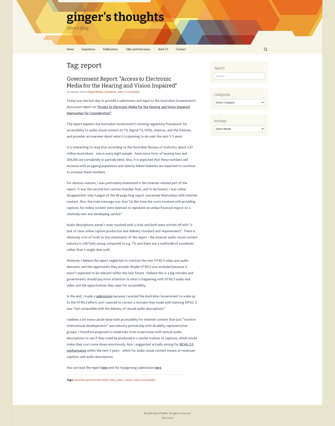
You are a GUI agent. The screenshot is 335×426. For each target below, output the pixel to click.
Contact (181, 49)
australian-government (87, 380)
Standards (110, 92)
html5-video (109, 380)
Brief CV (163, 49)
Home (70, 49)
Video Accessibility (129, 92)
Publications (110, 49)
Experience (88, 49)
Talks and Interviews (138, 49)
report (128, 380)
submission (104, 296)
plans (120, 380)
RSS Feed (167, 418)
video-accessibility (144, 380)
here (104, 367)
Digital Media (95, 92)
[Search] (265, 49)
